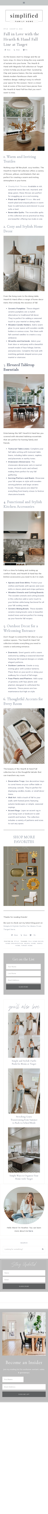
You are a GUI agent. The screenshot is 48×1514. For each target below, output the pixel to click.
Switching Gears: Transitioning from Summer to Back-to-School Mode (24, 1119)
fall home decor (35, 941)
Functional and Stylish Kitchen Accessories (22, 504)
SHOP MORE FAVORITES (24, 839)
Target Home (27, 945)
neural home (30, 943)
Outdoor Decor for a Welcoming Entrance (20, 628)
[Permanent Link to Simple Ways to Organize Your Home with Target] (24, 1172)
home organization (14, 943)
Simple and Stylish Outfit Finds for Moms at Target (24, 1062)
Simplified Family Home (24, 16)
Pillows (29, 199)
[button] (24, 2)
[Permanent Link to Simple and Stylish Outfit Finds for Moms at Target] (24, 1057)
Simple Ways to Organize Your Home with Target (24, 1177)
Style (5, 29)
